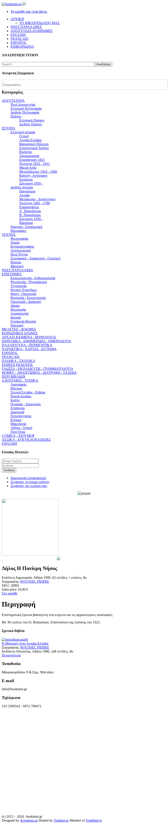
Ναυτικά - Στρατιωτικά (26, 227)
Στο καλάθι (9, 593)
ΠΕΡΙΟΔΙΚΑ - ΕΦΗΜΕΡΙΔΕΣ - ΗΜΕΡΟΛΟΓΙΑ (36, 341)
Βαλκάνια (26, 223)
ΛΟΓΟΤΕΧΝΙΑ (13, 100)
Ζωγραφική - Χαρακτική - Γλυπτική (35, 258)
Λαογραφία (18, 384)
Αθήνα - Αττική (21, 428)
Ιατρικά (15, 317)
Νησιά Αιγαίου (20, 396)
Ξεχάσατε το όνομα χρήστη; (29, 482)
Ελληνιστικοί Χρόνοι (34, 148)
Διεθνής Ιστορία (21, 187)
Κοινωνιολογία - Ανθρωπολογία (32, 278)
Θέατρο (15, 262)
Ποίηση (15, 116)
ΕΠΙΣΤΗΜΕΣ (12, 274)
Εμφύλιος (26, 179)
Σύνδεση (9, 470)
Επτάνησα (17, 408)
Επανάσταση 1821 (32, 160)
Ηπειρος (16, 388)
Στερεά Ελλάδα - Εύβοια (27, 392)
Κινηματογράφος (22, 246)
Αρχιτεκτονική (20, 250)
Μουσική (16, 266)
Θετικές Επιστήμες (23, 290)
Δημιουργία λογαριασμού (28, 478)
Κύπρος (15, 420)
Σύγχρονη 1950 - (31, 183)
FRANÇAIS (10, 357)
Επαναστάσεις (29, 207)
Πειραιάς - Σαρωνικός (25, 404)
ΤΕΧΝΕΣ (9, 235)
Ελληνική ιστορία (22, 132)
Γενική (24, 136)
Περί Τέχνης (19, 254)
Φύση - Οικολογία (23, 294)
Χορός (15, 242)
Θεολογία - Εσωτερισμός (28, 298)
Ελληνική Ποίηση (31, 120)
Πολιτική (16, 325)
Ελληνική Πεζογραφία (26, 108)
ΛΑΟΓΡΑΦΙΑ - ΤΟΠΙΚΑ (20, 380)
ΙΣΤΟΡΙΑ (8, 128)
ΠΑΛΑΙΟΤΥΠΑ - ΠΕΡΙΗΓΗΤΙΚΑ (27, 345)
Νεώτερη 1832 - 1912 (34, 164)
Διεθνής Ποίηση (30, 124)
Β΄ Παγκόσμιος (30, 215)
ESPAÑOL (10, 353)
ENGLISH (9, 443)
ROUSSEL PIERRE (34, 581)
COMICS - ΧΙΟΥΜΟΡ (18, 436)
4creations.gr (29, 820)
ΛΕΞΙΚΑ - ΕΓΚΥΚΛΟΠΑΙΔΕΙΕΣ (26, 439)
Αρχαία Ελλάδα (30, 140)
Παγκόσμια (27, 191)
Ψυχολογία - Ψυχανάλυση (28, 282)
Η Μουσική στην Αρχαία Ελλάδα (25, 643)
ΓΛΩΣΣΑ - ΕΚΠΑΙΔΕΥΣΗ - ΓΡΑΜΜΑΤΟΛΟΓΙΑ (37, 369)
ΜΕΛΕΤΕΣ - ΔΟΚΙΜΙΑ (19, 329)
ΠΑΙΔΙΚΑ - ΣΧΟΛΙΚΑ (18, 361)
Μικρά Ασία (27, 167)
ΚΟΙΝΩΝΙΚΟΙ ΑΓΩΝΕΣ (20, 333)
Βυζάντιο (25, 152)
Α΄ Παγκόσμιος (30, 211)
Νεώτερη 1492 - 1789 (34, 203)
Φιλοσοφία (18, 309)
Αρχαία (24, 195)
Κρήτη (15, 400)
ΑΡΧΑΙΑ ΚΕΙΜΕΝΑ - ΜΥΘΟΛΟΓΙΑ (29, 337)
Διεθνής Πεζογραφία (24, 112)
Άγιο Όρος (17, 432)
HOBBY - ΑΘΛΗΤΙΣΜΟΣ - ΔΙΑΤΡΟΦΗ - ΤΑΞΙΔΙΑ (39, 372)
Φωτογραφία (19, 238)
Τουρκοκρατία (29, 156)
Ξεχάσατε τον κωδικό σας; (28, 486)
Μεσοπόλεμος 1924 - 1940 (38, 171)
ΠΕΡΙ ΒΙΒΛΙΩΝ (13, 376)
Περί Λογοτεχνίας (22, 104)
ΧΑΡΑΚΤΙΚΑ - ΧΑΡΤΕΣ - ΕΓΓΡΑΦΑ (29, 349)
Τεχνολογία (18, 286)
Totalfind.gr (94, 820)
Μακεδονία (18, 424)
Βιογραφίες (18, 231)
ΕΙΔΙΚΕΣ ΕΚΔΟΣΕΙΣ (17, 365)
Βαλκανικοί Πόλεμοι (34, 144)
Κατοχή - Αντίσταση (33, 175)
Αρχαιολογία (19, 313)
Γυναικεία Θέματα (23, 321)
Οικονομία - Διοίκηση (25, 302)
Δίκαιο (15, 305)
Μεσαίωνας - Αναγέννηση (37, 199)
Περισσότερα (11, 655)
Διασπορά (17, 412)
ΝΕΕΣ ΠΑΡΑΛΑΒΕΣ (17, 270)
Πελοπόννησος (21, 416)
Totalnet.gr (61, 820)
